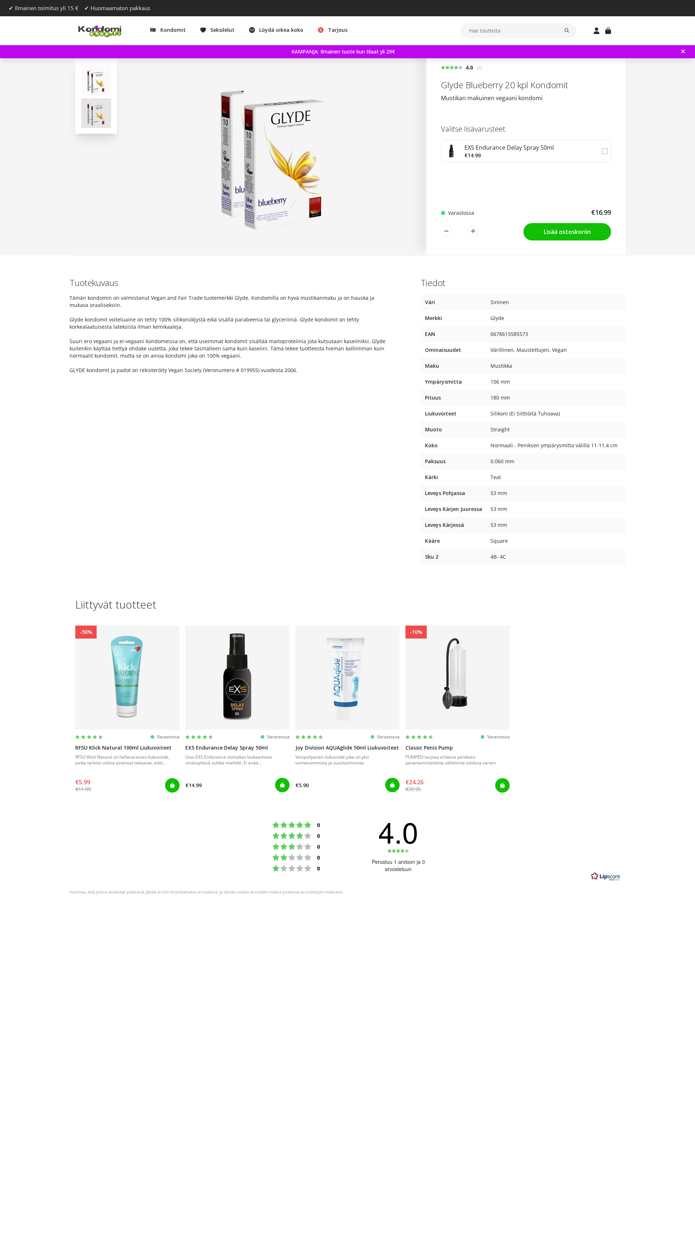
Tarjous (338, 29)
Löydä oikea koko (281, 29)
